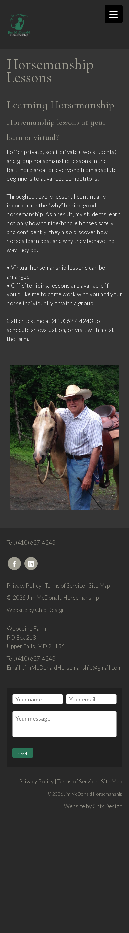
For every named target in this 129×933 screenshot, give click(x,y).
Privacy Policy (24, 585)
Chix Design (50, 609)
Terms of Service (65, 585)
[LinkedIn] (31, 563)
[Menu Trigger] (114, 14)
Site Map (99, 585)
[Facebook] (14, 563)
